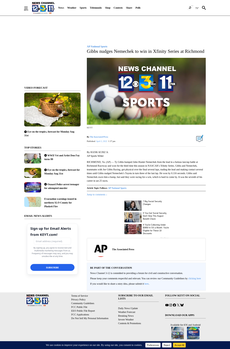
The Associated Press (99, 137)
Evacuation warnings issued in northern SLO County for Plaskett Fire (60, 203)
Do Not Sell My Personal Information (89, 318)
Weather (71, 7)
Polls (138, 7)
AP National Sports (117, 188)
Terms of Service (79, 295)
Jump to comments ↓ (97, 194)
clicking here (194, 278)
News (61, 7)
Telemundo (96, 7)
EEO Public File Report (83, 310)
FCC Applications (80, 314)
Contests (118, 7)
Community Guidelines (82, 303)
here (146, 283)
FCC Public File (79, 307)
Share (129, 7)
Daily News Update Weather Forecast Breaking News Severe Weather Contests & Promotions (129, 316)
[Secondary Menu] (28, 8)
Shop (107, 7)
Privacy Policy (78, 299)
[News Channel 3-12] (43, 8)
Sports (83, 7)
